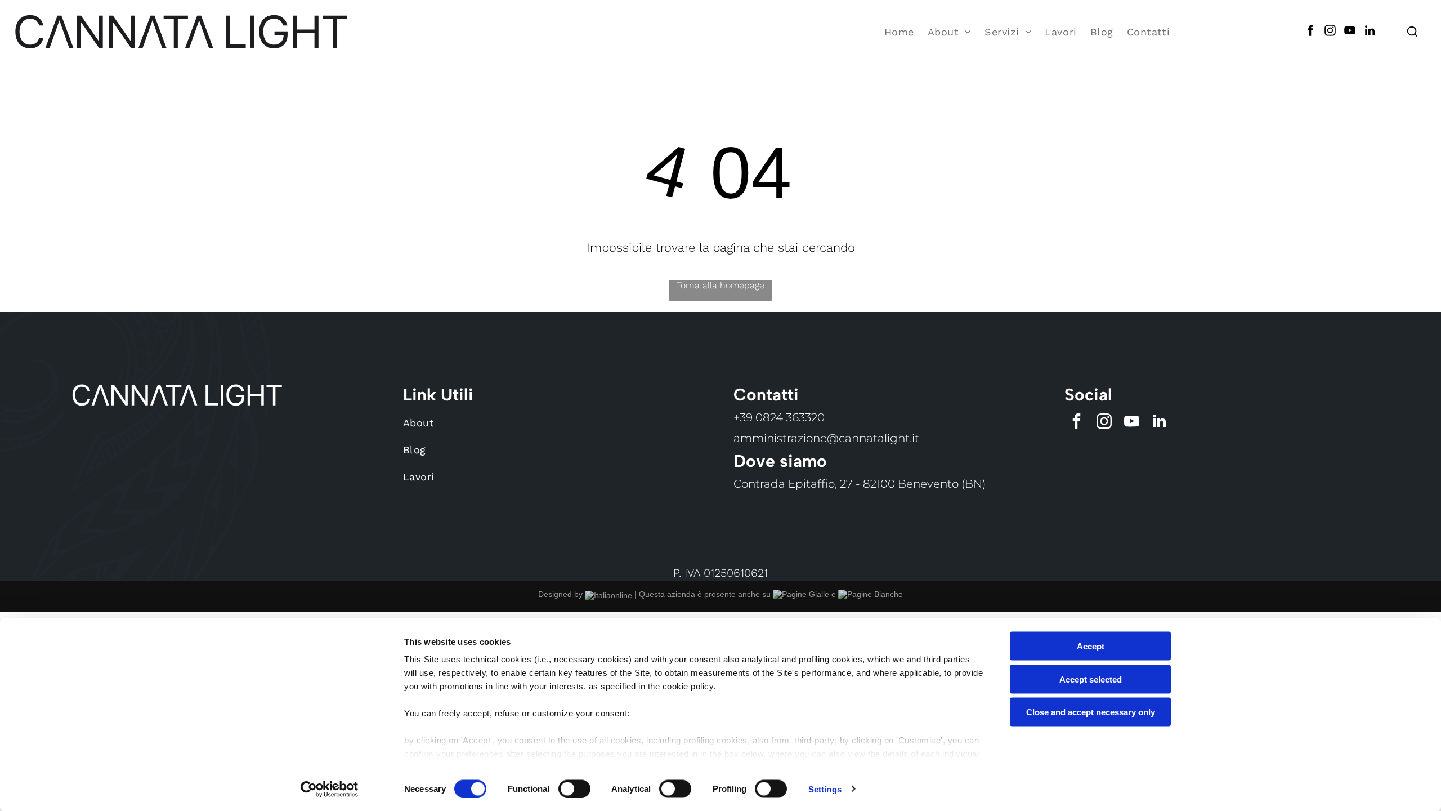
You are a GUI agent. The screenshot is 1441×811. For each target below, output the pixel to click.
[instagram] (1330, 32)
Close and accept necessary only (1090, 712)
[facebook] (1310, 32)
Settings (825, 789)
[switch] (574, 788)
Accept (1090, 646)
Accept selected (1090, 679)
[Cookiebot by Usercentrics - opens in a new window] (329, 789)
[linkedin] (1369, 32)
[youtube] (1349, 32)
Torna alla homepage (720, 285)
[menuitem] (899, 32)
